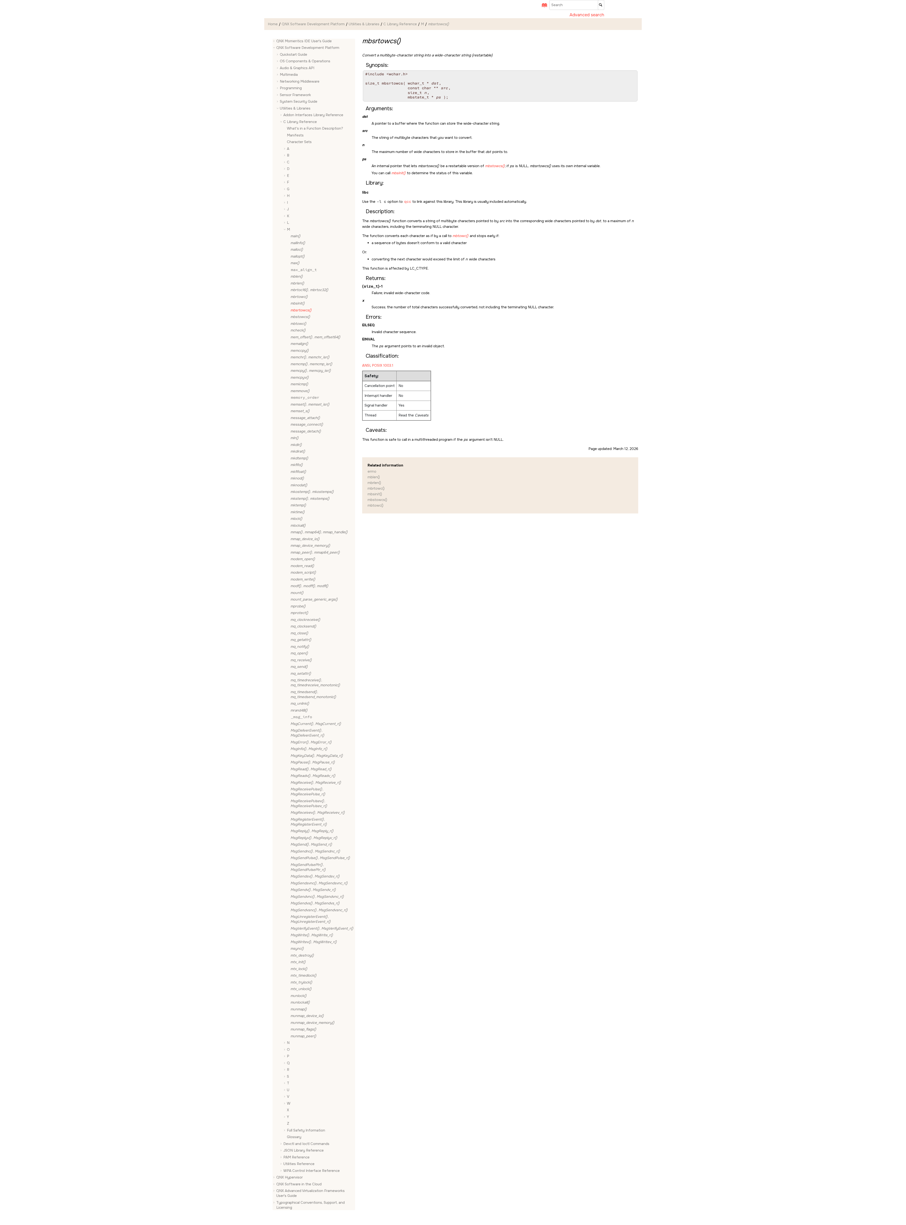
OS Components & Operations (305, 61)
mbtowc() (375, 505)
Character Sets (299, 142)
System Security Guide (298, 101)
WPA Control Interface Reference (311, 1170)
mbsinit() (375, 494)
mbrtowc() (376, 488)
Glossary (294, 1137)
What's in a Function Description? (315, 128)
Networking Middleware (299, 81)
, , (319, 532)
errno (372, 471)
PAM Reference (296, 1157)
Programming (291, 88)
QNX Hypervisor (289, 1177)
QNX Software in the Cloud (299, 1184)
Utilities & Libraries (364, 24)
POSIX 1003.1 (382, 365)
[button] (274, 41)
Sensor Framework (295, 95)
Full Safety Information (306, 1130)
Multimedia (289, 74)
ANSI (366, 365)
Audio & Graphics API (297, 68)
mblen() (374, 477)
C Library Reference (400, 24)
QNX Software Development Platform (313, 24)
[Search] (601, 5)
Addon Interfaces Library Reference (313, 115)
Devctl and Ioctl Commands (306, 1143)
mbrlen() (374, 482)
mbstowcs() (377, 499)
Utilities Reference (299, 1164)
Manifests (295, 135)
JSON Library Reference (303, 1150)
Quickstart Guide (293, 54)
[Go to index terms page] (543, 6)
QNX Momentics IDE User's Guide (304, 41)
